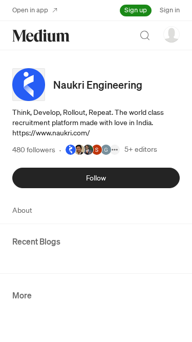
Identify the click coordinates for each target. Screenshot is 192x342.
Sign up (135, 10)
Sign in (170, 10)
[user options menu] (171, 34)
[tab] (22, 210)
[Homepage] (41, 35)
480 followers (33, 149)
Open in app (30, 10)
